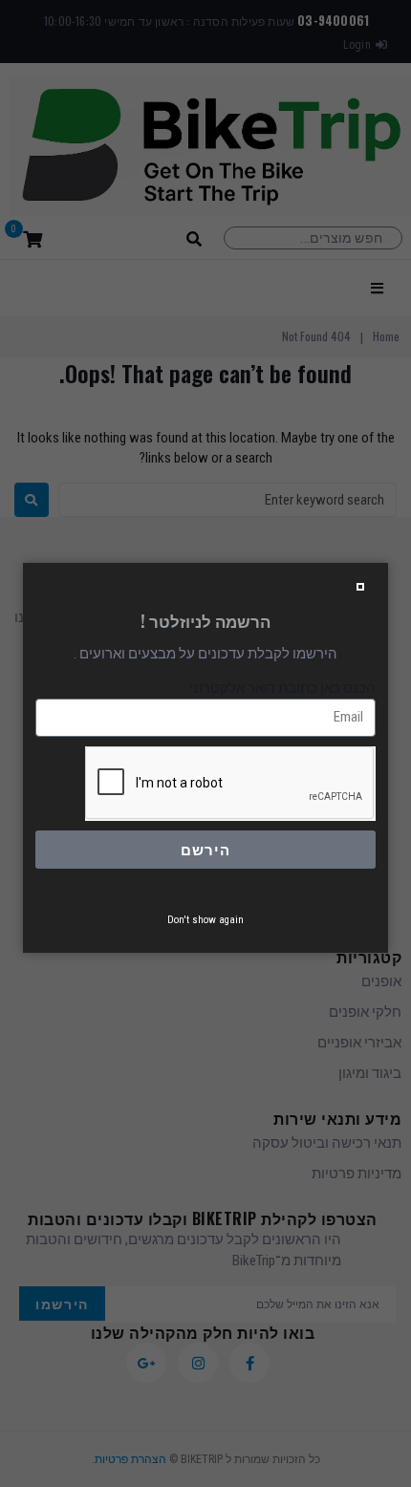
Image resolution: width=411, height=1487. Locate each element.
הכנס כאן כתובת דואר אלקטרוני (282, 688)
